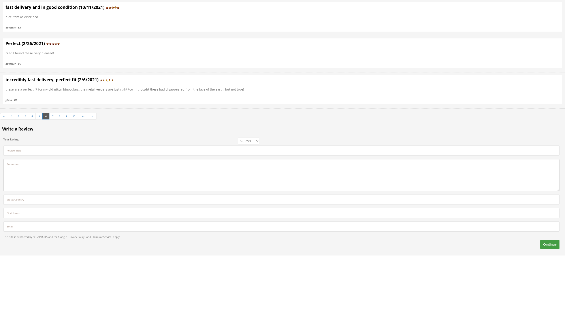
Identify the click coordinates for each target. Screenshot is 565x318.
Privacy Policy (77, 236)
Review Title (14, 150)
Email (10, 226)
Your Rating (11, 139)
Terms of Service (102, 236)
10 (74, 116)
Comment (13, 164)
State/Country (15, 199)
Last (83, 116)
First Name (13, 213)
